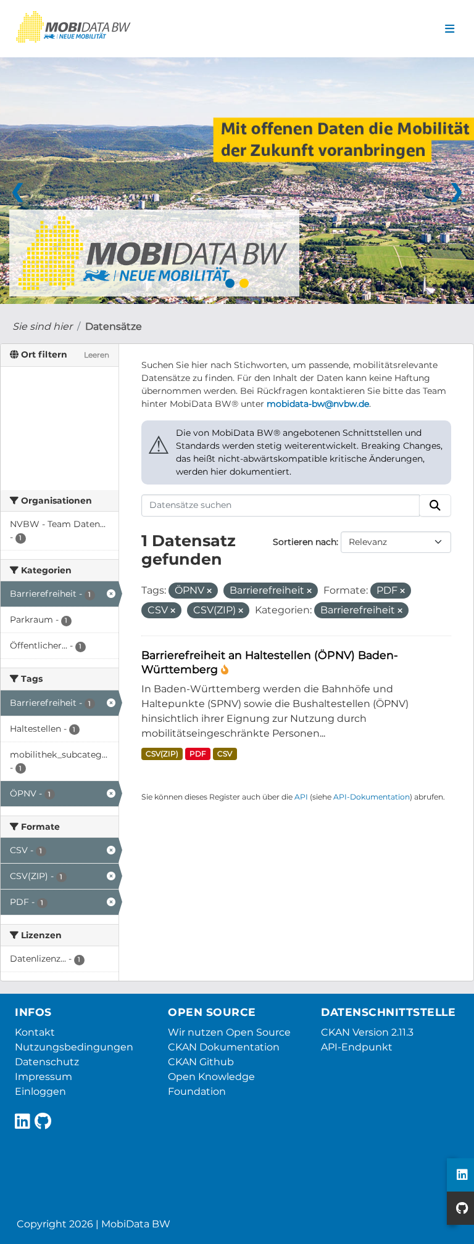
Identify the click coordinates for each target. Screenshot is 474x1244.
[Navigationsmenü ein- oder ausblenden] (450, 29)
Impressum (43, 1076)
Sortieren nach (304, 541)
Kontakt (35, 1032)
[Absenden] (435, 505)
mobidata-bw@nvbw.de (318, 403)
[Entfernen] (209, 591)
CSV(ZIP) (162, 753)
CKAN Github (201, 1062)
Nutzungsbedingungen (74, 1047)
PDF (197, 753)
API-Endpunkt (357, 1047)
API (301, 796)
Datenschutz (47, 1062)
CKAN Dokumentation (224, 1047)
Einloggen (40, 1091)
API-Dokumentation (371, 796)
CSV (224, 753)
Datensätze (113, 326)
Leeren (96, 354)
